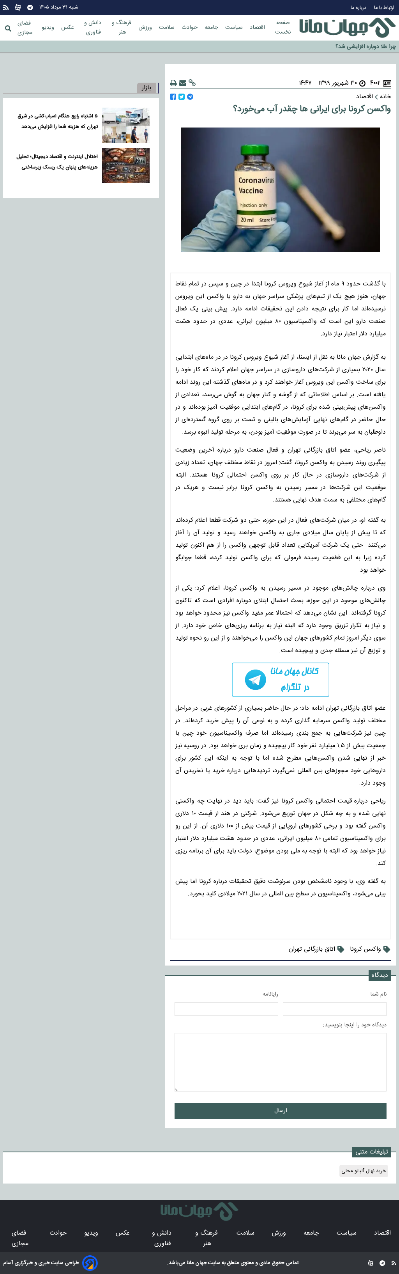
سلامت (167, 27)
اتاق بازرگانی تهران (312, 949)
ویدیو (49, 27)
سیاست (234, 27)
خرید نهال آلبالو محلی (363, 1171)
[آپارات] (18, 7)
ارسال (280, 1111)
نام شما (378, 994)
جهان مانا (196, 1263)
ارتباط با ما (385, 8)
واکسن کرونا (365, 949)
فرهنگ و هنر (122, 27)
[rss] (6, 7)
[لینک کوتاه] (192, 83)
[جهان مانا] (347, 28)
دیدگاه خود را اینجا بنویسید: (355, 1025)
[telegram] (280, 680)
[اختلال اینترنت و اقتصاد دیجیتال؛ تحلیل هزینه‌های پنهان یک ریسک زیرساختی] (126, 165)
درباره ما (359, 8)
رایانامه (270, 994)
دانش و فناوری (93, 27)
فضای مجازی (25, 28)
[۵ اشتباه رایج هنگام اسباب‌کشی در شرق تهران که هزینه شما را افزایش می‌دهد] (126, 125)
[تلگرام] (30, 7)
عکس (68, 27)
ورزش (146, 27)
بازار (146, 88)
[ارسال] (182, 83)
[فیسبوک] (173, 97)
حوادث (190, 27)
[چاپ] (173, 83)
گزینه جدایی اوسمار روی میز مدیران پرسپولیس (345, 47)
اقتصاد (258, 27)
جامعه (212, 27)
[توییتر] (181, 97)
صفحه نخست (283, 27)
